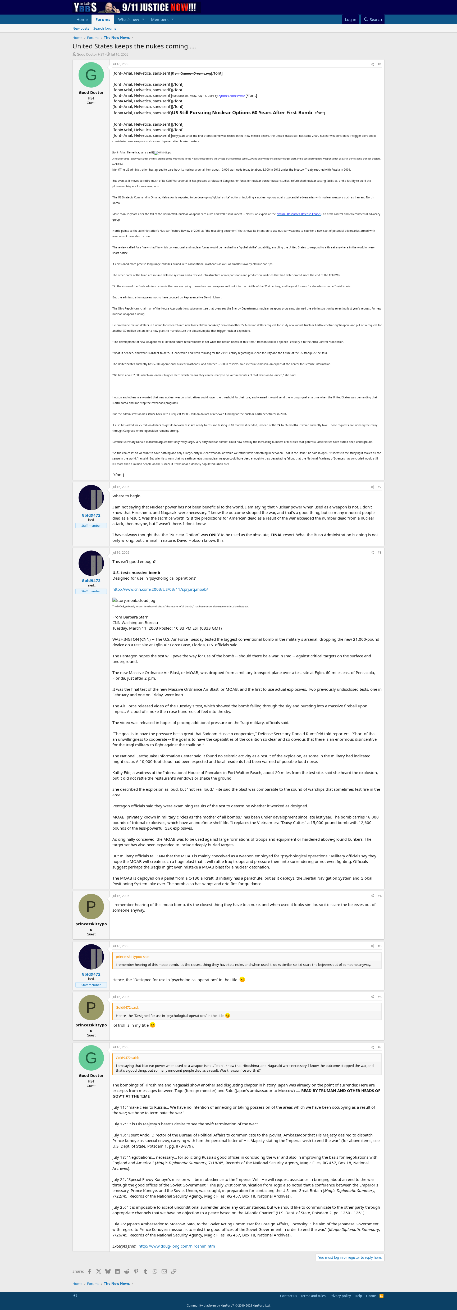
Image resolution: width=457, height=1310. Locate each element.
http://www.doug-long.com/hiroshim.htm (177, 1246)
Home (82, 19)
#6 (380, 997)
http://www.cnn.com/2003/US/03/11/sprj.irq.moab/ (160, 589)
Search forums (104, 28)
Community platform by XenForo (229, 1305)
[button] (143, 19)
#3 (380, 552)
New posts (80, 28)
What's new (128, 19)
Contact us (288, 1295)
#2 (380, 487)
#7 (380, 1047)
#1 (380, 64)
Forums (102, 19)
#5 (380, 946)
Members (159, 19)
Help (358, 1295)
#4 (380, 896)
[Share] (372, 64)
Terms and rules (313, 1295)
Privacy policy (340, 1295)
